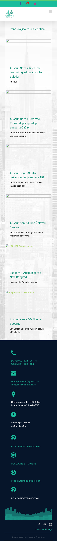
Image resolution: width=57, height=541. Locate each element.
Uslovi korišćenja (43, 529)
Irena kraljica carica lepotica (27, 29)
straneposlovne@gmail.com (25, 381)
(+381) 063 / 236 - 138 (22, 364)
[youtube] (45, 524)
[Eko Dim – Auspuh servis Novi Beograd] (28, 255)
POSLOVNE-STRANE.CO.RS (25, 446)
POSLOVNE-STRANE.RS (23, 463)
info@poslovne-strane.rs (23, 384)
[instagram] (50, 524)
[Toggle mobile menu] (50, 11)
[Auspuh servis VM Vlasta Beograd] (28, 301)
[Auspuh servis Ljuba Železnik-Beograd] (28, 205)
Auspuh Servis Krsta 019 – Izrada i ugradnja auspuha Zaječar (26, 72)
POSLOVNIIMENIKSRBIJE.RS (26, 481)
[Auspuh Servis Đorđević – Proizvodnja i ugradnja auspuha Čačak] (28, 101)
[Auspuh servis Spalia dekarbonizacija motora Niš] (28, 155)
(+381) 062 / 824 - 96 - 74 (24, 360)
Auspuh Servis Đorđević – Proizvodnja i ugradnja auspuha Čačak (26, 123)
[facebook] (39, 524)
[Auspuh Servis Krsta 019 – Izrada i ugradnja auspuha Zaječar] (28, 50)
